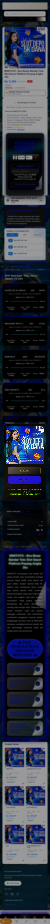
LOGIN (24, 470)
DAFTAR (24, 479)
